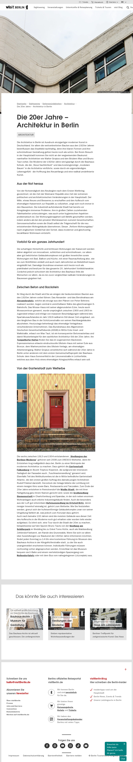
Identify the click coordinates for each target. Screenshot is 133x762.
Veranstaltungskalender (69, 719)
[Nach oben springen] (126, 670)
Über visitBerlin (13, 700)
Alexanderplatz (25, 300)
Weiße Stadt (67, 489)
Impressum (13, 755)
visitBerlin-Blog (98, 678)
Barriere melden (74, 755)
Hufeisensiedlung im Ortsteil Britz (65, 503)
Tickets (72, 710)
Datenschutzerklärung (33, 755)
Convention (11, 709)
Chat (123, 758)
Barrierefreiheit (55, 755)
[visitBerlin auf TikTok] (78, 745)
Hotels (60, 710)
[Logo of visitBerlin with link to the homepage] (17, 7)
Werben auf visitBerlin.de (17, 715)
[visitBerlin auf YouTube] (62, 745)
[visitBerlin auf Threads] (54, 745)
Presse (9, 703)
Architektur (26, 134)
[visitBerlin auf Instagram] (70, 745)
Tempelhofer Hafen (27, 339)
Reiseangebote (65, 707)
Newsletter (22, 693)
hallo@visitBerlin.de (18, 682)
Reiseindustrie (13, 712)
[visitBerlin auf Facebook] (47, 745)
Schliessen (124, 744)
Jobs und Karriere (14, 706)
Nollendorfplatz (25, 555)
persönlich (71, 692)
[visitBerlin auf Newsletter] (86, 745)
